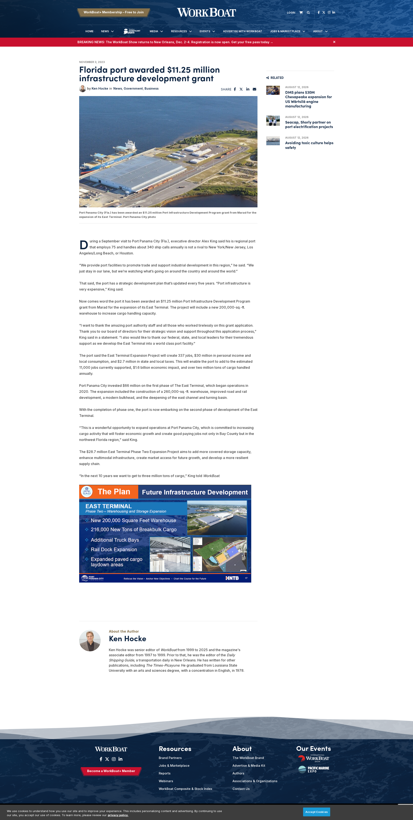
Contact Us (241, 789)
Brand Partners (170, 758)
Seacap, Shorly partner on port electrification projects (309, 124)
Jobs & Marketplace (285, 31)
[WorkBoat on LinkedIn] (333, 12)
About (318, 31)
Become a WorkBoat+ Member (111, 771)
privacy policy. (118, 815)
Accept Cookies (316, 812)
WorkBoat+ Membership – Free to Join (114, 12)
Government (133, 88)
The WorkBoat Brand (248, 758)
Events (205, 31)
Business (152, 88)
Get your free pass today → (252, 42)
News (105, 31)
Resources (179, 31)
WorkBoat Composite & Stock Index (185, 789)
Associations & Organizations (255, 781)
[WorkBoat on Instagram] (329, 12)
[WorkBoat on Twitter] (323, 12)
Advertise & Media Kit (249, 765)
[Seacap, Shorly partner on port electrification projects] (273, 121)
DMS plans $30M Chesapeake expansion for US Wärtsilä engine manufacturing (308, 99)
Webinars (166, 781)
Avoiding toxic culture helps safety (309, 145)
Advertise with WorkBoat (242, 31)
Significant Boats (132, 34)
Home (89, 31)
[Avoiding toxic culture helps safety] (273, 140)
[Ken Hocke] (82, 88)
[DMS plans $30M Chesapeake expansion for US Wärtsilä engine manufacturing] (273, 90)
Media (154, 31)
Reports (165, 773)
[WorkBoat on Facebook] (319, 12)
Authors (238, 773)
